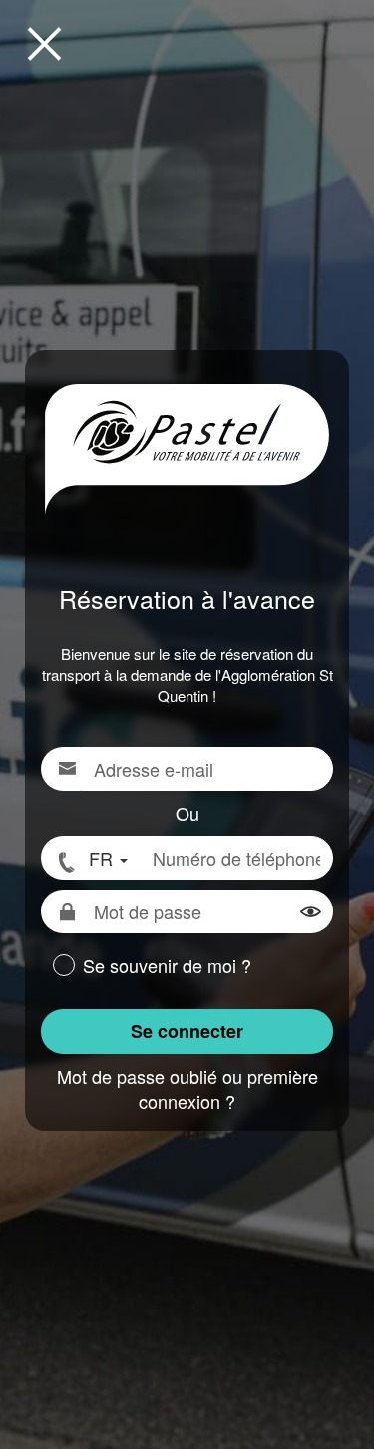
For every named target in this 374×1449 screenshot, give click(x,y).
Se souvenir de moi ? (167, 965)
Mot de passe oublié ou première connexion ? (187, 1089)
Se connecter (187, 1031)
